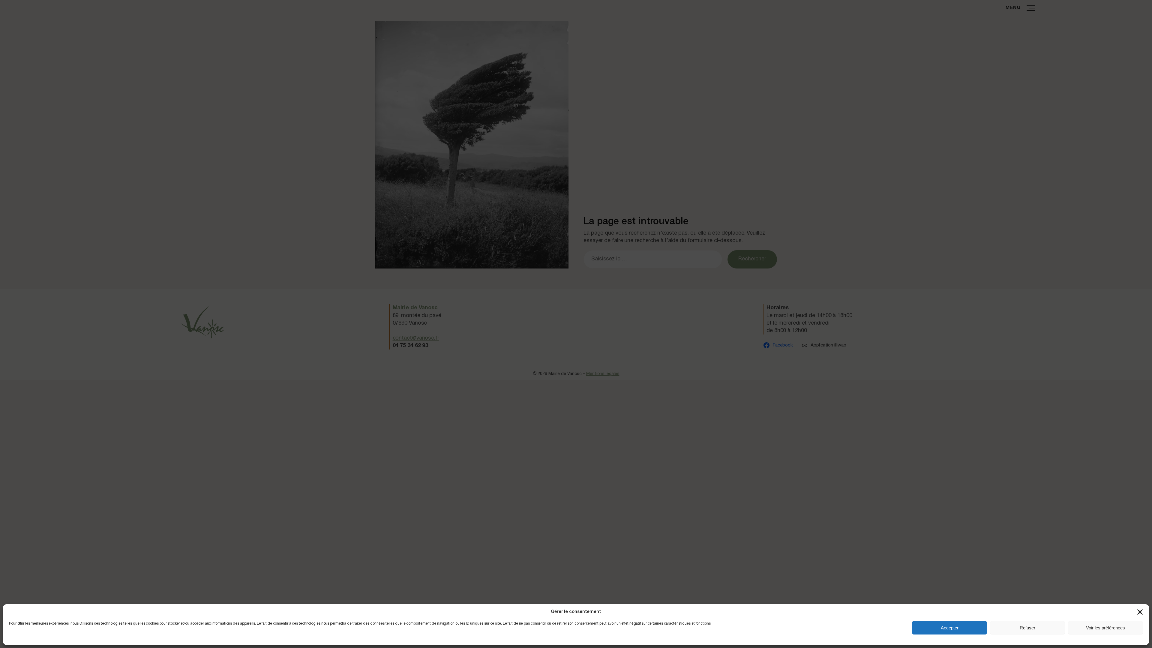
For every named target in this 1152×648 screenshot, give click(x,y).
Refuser (1027, 627)
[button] (1140, 612)
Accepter (949, 627)
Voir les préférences (1105, 627)
